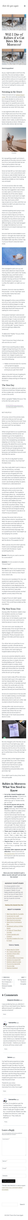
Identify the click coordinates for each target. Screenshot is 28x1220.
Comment (6, 1139)
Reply (4, 1014)
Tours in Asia (10, 966)
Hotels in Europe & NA (14, 960)
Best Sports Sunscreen (14, 920)
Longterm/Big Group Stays (15, 958)
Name (4, 1161)
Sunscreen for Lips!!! (13, 916)
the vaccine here (9, 853)
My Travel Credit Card (13, 951)
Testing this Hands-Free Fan (14, 905)
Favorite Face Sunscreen (14, 918)
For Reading (10, 955)
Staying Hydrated (12, 968)
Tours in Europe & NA (13, 964)
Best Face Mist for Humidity (15, 914)
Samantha (12, 1022)
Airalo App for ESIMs (13, 949)
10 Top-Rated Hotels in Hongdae (22, 981)
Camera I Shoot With (13, 953)
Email (4, 1168)
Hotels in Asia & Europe (14, 962)
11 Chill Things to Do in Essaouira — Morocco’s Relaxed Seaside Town (7, 983)
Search (22, 1204)
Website (5, 1175)
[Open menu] (24, 6)
